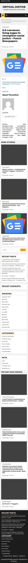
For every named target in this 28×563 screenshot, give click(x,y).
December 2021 (6, 327)
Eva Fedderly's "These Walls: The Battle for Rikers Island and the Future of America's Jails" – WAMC (20, 130)
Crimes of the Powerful (8, 336)
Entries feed (5, 363)
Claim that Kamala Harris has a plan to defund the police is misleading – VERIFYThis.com (13, 433)
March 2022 (5, 319)
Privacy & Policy (7, 556)
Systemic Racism (6, 349)
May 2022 (4, 314)
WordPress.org (6, 368)
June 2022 (4, 312)
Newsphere (22, 559)
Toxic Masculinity (6, 351)
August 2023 (5, 307)
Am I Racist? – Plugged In (8, 276)
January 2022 (5, 324)
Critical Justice (14, 6)
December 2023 (6, 304)
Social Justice (5, 27)
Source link (5, 91)
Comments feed (6, 366)
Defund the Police (6, 339)
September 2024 (6, 297)
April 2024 (4, 299)
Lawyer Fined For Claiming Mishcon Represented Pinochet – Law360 (13, 400)
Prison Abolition (6, 344)
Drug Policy (5, 341)
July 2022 (4, 309)
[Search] (26, 15)
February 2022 (5, 322)
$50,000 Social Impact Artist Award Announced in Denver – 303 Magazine (13, 205)
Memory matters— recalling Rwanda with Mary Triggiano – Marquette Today (14, 171)
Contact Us (22, 556)
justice (12, 46)
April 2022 (4, 317)
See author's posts (10, 116)
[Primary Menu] (7, 15)
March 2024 (5, 302)
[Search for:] (11, 249)
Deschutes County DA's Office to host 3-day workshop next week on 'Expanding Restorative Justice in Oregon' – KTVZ (7, 131)
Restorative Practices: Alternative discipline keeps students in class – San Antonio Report (13, 239)
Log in (3, 360)
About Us (15, 556)
